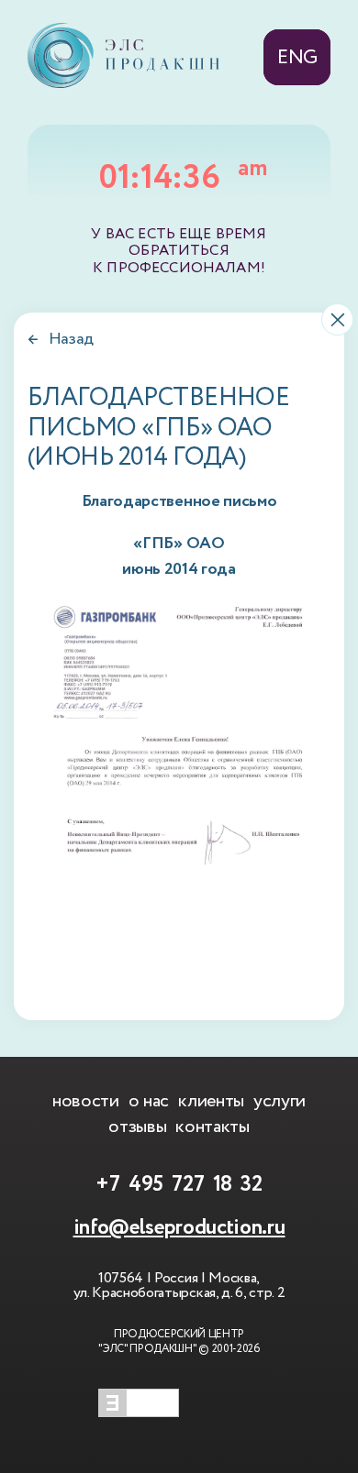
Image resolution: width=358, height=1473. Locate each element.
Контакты (212, 1126)
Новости (85, 1101)
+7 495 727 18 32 (179, 1185)
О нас (149, 1101)
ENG (297, 57)
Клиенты (211, 1101)
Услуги (279, 1101)
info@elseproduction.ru (179, 1228)
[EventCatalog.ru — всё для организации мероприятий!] (138, 1412)
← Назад (61, 338)
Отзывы (137, 1126)
